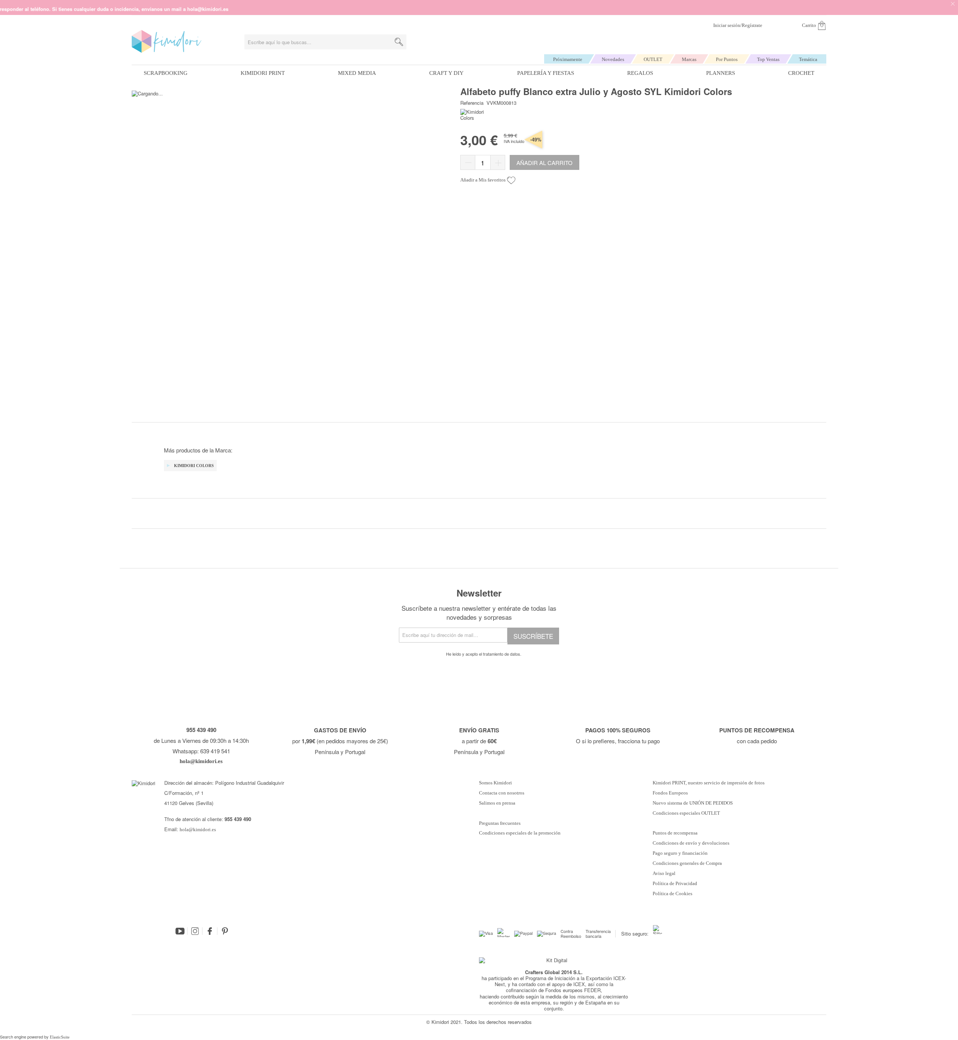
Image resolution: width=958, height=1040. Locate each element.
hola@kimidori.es (198, 829)
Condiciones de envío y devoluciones (691, 843)
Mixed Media (357, 73)
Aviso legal (664, 873)
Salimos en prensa (497, 803)
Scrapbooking (165, 73)
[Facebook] (209, 931)
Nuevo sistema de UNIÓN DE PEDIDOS (693, 803)
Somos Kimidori (495, 783)
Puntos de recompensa (675, 833)
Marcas (689, 59)
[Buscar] (398, 41)
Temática (808, 59)
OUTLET (653, 59)
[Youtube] (180, 931)
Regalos (640, 73)
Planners (720, 73)
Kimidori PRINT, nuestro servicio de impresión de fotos (709, 783)
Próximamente (567, 59)
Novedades (613, 59)
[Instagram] (194, 931)
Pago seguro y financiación (680, 853)
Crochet (801, 73)
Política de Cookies (672, 893)
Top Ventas (768, 59)
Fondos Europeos (670, 793)
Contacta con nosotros (501, 793)
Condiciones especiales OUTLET (686, 813)
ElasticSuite (60, 1037)
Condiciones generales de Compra (687, 863)
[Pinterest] (224, 931)
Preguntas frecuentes (500, 823)
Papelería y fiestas (545, 73)
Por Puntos (727, 59)
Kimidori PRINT (263, 73)
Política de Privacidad (675, 883)
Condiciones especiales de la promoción (520, 833)
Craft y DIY (446, 73)
